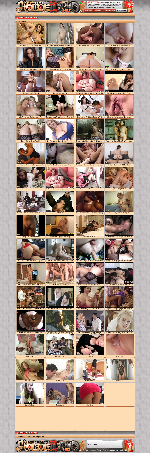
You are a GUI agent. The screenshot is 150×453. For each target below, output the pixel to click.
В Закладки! (121, 10)
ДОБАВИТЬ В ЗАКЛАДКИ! (27, 18)
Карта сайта (92, 444)
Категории (88, 10)
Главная (98, 10)
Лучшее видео (109, 10)
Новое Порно (93, 2)
